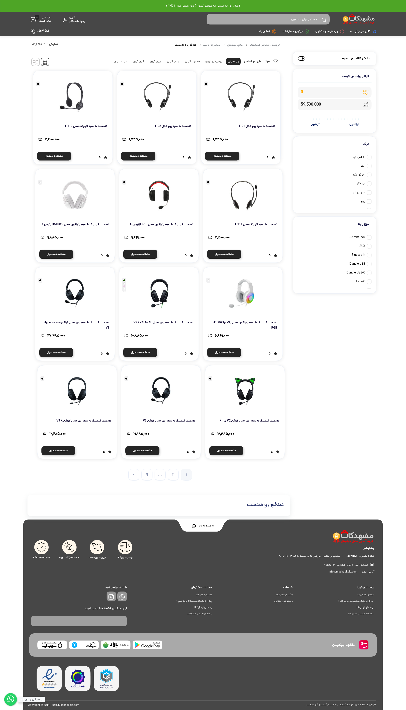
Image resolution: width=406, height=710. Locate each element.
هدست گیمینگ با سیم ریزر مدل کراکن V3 (169, 421)
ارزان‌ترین (155, 61)
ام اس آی (359, 157)
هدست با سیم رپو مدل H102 (172, 126)
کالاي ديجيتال (362, 31)
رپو (363, 201)
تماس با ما (264, 31)
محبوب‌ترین (192, 61)
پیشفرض (233, 61)
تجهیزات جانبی (211, 45)
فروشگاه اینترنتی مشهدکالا (265, 45)
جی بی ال (359, 192)
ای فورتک (359, 175)
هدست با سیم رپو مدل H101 (256, 126)
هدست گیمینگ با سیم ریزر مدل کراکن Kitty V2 (249, 421)
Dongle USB (357, 264)
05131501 (351, 556)
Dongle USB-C (356, 273)
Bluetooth (358, 255)
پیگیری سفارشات (293, 31)
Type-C (360, 282)
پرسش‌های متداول (326, 31)
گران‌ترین (138, 61)
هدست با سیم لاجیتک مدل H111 (256, 224)
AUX (362, 246)
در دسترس (120, 61)
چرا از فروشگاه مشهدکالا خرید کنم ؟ (355, 601)
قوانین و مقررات (365, 594)
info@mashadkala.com (343, 572)
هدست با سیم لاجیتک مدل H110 (86, 126)
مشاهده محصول (222, 156)
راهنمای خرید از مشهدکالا (360, 613)
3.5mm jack (357, 237)
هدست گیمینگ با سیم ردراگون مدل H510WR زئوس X (75, 224)
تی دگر (361, 184)
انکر (363, 166)
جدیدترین (173, 61)
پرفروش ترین (213, 61)
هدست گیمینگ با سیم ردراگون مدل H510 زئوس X (161, 224)
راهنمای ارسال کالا (364, 607)
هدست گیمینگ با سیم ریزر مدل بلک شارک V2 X (163, 323)
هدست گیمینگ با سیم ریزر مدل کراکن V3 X (83, 421)
